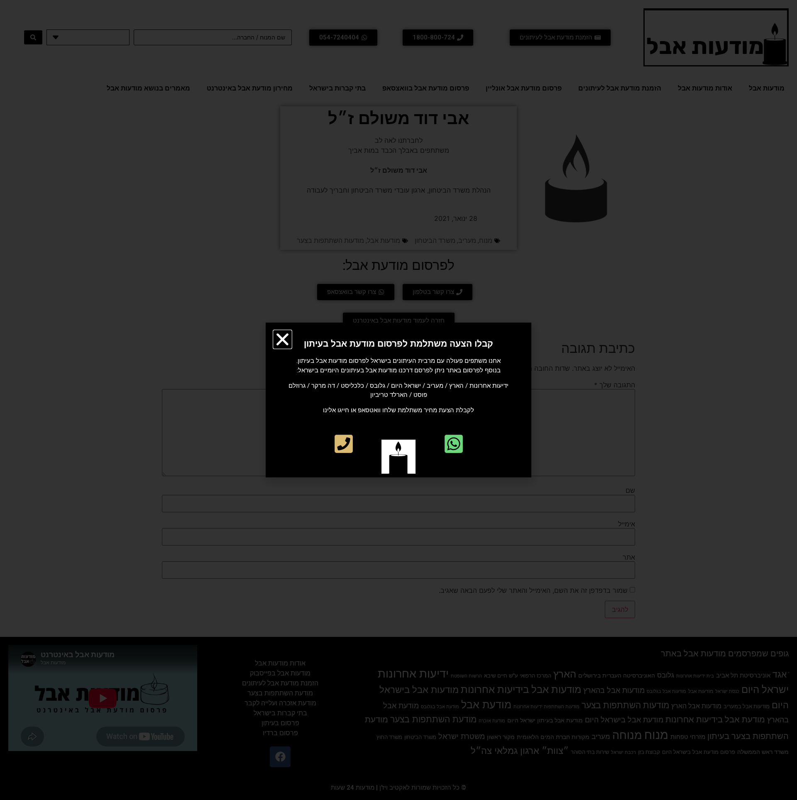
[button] (282, 339)
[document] (398, 400)
